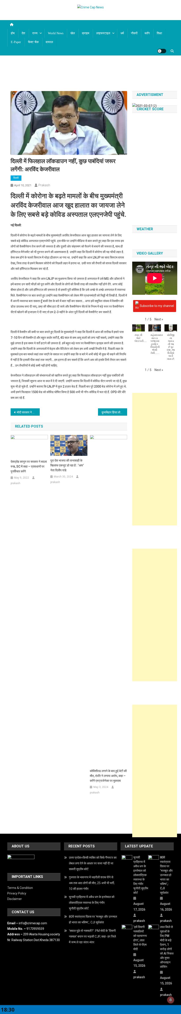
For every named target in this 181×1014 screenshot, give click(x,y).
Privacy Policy (16, 893)
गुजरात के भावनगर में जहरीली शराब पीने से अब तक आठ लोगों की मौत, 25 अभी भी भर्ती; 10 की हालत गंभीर (92, 882)
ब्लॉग (147, 33)
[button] (158, 319)
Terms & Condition (20, 888)
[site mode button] (161, 51)
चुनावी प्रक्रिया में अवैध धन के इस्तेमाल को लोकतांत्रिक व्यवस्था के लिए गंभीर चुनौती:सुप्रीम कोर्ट (91, 902)
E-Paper (16, 42)
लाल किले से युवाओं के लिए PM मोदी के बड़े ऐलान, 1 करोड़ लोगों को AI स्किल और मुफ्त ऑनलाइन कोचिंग (166, 946)
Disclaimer (14, 899)
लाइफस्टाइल (103, 33)
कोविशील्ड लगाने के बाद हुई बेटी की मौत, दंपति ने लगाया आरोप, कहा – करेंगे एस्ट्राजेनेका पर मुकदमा (108, 775)
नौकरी (134, 33)
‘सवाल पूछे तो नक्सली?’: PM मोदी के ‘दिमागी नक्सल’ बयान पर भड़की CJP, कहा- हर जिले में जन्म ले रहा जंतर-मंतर (92, 936)
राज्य (35, 33)
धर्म (122, 33)
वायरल (49, 42)
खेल (72, 33)
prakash (44, 185)
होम (13, 33)
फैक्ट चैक (33, 42)
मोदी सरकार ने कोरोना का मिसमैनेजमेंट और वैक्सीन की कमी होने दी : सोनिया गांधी (28, 412)
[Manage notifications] (170, 999)
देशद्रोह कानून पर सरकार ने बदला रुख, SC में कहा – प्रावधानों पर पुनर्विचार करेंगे (29, 466)
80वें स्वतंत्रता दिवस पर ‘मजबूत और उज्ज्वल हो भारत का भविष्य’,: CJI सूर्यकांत (93, 919)
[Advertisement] (154, 459)
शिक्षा (159, 33)
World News (55, 33)
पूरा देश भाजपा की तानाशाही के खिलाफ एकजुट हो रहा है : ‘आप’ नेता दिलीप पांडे (67, 465)
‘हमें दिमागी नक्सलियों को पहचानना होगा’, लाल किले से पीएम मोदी (140, 938)
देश (23, 33)
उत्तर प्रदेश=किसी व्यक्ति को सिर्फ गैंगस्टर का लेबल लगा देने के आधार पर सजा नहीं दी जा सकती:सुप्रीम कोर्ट (93, 863)
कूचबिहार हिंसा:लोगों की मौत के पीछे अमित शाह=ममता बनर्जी (114, 412)
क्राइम (85, 33)
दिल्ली (16, 177)
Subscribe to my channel (157, 305)
